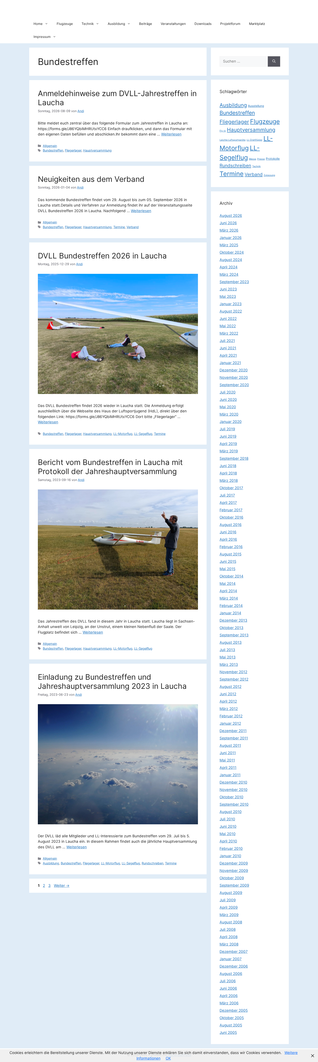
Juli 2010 (227, 819)
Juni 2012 (228, 694)
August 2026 (231, 215)
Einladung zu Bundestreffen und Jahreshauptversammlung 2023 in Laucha (112, 681)
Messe (252, 159)
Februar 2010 (231, 848)
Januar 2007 (231, 959)
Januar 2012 (230, 723)
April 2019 (228, 444)
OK (168, 1058)
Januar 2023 (231, 304)
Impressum (42, 37)
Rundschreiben (152, 863)
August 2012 (230, 686)
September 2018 (234, 458)
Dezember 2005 (234, 1010)
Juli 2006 (228, 981)
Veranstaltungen (173, 24)
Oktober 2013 (231, 628)
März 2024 (229, 274)
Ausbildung (116, 24)
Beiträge (145, 24)
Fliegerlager (73, 150)
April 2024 (229, 267)
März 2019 (229, 451)
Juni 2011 (228, 753)
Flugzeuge (65, 24)
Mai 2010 (228, 834)
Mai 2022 (228, 326)
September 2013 (234, 635)
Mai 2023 (228, 296)
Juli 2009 (228, 900)
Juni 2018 (228, 466)
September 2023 (234, 282)
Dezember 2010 (233, 782)
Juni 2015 (228, 561)
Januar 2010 (230, 856)
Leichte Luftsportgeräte (233, 140)
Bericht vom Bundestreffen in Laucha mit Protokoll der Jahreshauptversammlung (110, 467)
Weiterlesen (171, 134)
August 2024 (231, 260)
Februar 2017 (231, 510)
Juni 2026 (228, 223)
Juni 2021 (228, 348)
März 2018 (229, 480)
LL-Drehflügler (254, 140)
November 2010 (233, 790)
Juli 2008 (228, 929)
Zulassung (269, 175)
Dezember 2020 (234, 370)
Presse (261, 159)
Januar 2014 (230, 613)
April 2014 (228, 591)
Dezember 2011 (233, 731)
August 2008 (231, 922)
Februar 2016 (231, 547)
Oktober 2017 (231, 488)
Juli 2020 (228, 392)
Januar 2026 (231, 238)
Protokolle (273, 158)
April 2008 (229, 937)
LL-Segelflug (143, 434)
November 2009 (234, 870)
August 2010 (231, 812)
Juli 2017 (227, 495)
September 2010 (234, 804)
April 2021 (228, 355)
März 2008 (229, 944)
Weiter (61, 885)
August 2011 (230, 745)
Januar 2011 (230, 775)
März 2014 (229, 598)
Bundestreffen (53, 150)
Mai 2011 (227, 760)
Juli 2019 (227, 429)
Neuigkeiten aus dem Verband (91, 179)
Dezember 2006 (234, 966)
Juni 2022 (228, 318)
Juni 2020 (228, 399)
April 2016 (228, 539)
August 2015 (230, 554)
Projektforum (230, 24)
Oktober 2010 (231, 797)
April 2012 (228, 701)
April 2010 (228, 841)
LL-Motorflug (122, 434)
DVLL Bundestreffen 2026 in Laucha (102, 255)
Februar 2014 (231, 606)
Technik (88, 24)
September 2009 (234, 885)
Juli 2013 (227, 650)
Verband (133, 227)
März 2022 (229, 333)
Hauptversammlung (97, 150)
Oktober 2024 (232, 252)
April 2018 (228, 473)
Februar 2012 (231, 716)
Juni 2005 (228, 1032)
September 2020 (234, 385)
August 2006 (231, 974)
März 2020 (229, 414)
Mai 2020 (228, 407)
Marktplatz (257, 24)
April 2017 (228, 502)
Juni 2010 (228, 826)
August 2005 (231, 1025)
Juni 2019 (228, 436)
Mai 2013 (228, 657)
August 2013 (231, 642)
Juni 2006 (228, 988)
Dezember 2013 (233, 620)
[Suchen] (274, 61)
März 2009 (229, 915)
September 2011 (234, 738)
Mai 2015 (227, 569)
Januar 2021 (230, 363)
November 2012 (233, 672)
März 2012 (229, 709)
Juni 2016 (228, 532)
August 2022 (231, 311)
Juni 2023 (228, 289)
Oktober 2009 (232, 878)
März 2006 (229, 1003)
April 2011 (228, 767)
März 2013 (229, 664)
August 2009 (231, 893)
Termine (119, 227)
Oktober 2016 (231, 517)
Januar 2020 (231, 422)
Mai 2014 (228, 583)
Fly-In (223, 130)
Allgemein (50, 146)
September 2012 (234, 679)
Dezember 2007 (234, 951)
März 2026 (229, 230)
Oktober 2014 (231, 576)
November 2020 (234, 377)
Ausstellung (256, 106)
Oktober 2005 (232, 1018)
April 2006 (229, 996)
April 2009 (229, 907)
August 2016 (231, 525)
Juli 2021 (227, 341)
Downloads (203, 24)
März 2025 (229, 245)
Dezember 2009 (234, 863)
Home (38, 24)
